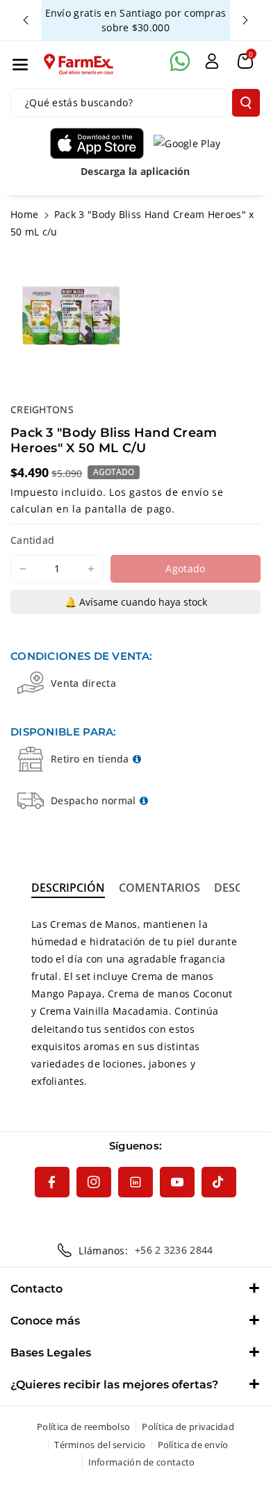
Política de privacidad (188, 1426)
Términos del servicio (99, 1444)
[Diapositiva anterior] (25, 20)
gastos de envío (169, 492)
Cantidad (32, 540)
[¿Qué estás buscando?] (246, 103)
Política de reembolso (83, 1426)
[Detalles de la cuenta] (212, 61)
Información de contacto (141, 1462)
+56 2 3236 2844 (174, 1249)
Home (24, 214)
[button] (20, 64)
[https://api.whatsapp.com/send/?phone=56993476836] (180, 61)
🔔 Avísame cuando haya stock (136, 601)
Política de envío (193, 1444)
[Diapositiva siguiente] (245, 20)
